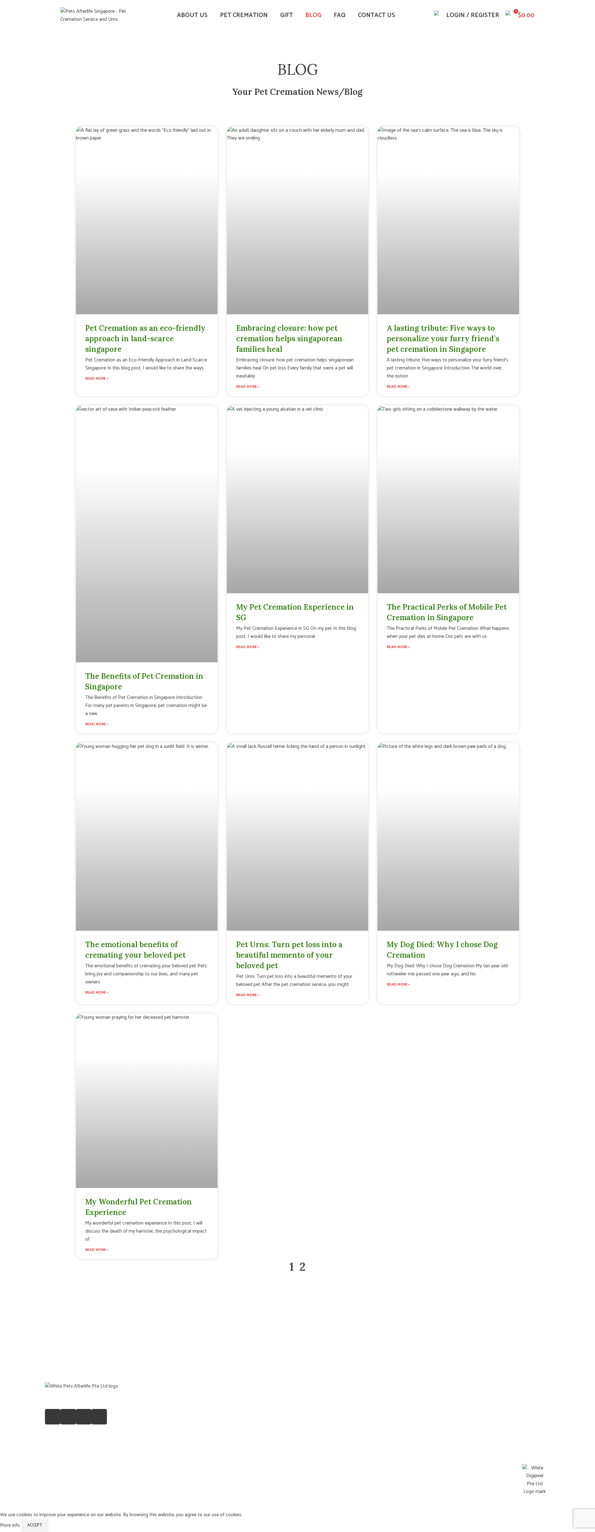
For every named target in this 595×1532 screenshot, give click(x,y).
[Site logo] (99, 15)
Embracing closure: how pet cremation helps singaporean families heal (289, 338)
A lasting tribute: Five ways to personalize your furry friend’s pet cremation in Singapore (443, 338)
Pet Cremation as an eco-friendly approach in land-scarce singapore (145, 338)
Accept (34, 1525)
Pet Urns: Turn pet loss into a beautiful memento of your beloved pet (289, 955)
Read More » (96, 379)
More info (10, 1525)
